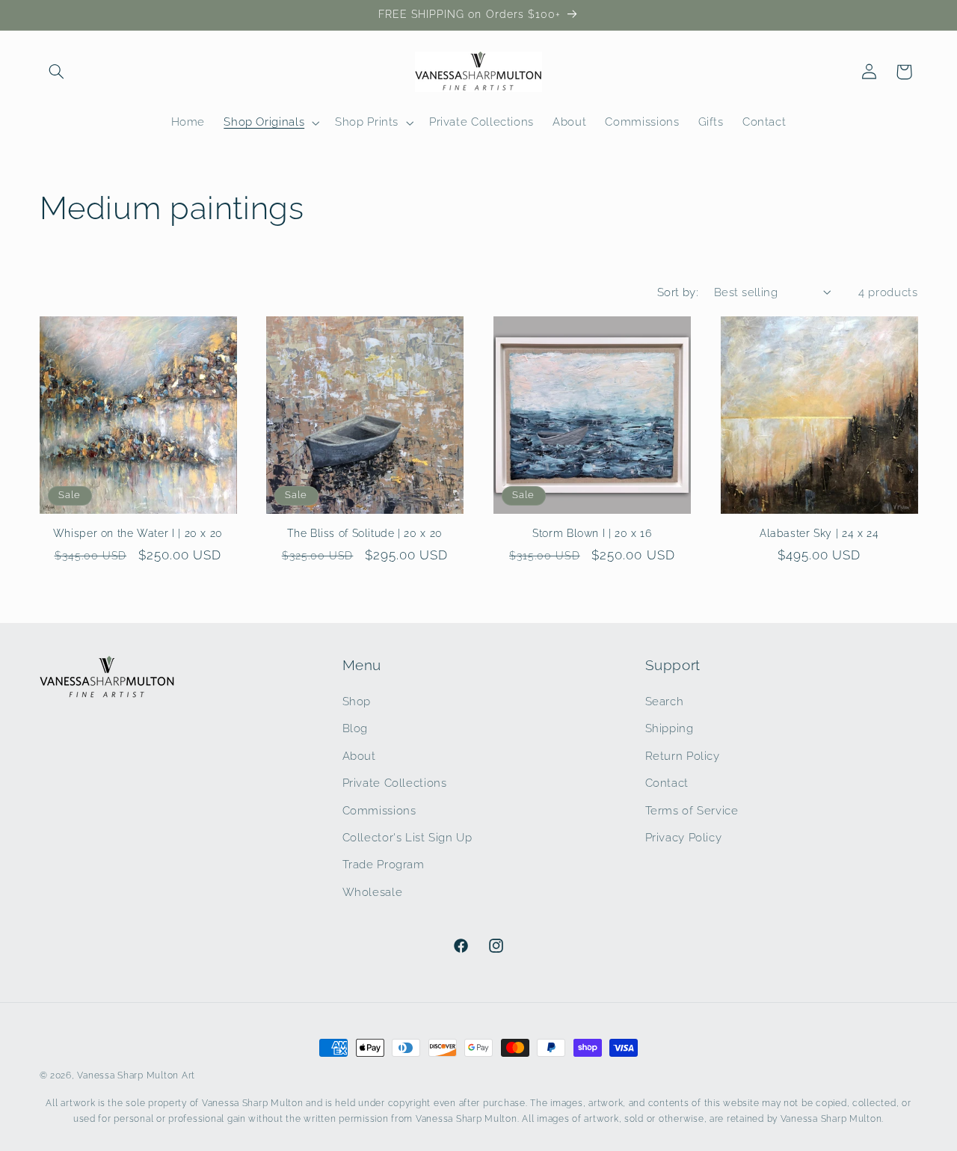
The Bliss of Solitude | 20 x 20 (365, 533)
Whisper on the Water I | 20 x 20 (138, 533)
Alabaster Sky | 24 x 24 (819, 533)
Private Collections (394, 782)
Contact (667, 782)
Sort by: (677, 292)
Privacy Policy (683, 836)
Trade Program (383, 864)
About (359, 755)
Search (664, 700)
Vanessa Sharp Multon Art (136, 1075)
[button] (57, 72)
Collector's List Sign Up (407, 836)
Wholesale (372, 891)
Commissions (379, 809)
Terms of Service (692, 809)
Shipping (669, 728)
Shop (357, 700)
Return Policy (682, 755)
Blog (355, 728)
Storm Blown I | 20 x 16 (592, 533)
